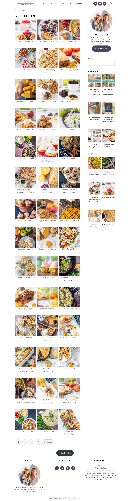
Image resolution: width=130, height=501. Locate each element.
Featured (78, 3)
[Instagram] (73, 468)
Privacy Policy (100, 468)
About (53, 3)
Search (90, 58)
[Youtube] (100, 4)
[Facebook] (95, 4)
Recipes (63, 3)
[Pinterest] (104, 4)
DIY (70, 3)
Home (45, 3)
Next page (48, 442)
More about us (100, 48)
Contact (100, 465)
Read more (32, 491)
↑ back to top (65, 453)
